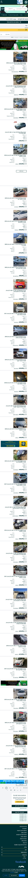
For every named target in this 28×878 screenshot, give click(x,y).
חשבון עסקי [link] (24, 832)
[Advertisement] (14, 176)
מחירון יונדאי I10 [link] (21, 30)
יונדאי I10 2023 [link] (23, 816)
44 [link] (14, 790)
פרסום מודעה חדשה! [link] (22, 830)
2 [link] (13, 788)
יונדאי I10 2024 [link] (23, 815)
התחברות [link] (24, 828)
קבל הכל (22, 875)
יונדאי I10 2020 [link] (23, 821)
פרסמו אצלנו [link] (24, 837)
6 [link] (20, 790)
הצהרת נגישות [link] (23, 839)
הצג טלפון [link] (21, 445)
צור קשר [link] (25, 843)
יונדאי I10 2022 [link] (23, 818)
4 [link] (6, 788)
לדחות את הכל (14, 875)
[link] (1, 1)
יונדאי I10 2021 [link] (23, 819)
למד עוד (12, 872)
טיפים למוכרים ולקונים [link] (21, 834)
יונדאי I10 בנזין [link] (23, 808)
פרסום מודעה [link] (19, 802)
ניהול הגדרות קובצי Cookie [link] (20, 845)
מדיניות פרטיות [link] (23, 826)
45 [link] (10, 790)
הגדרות (5, 875)
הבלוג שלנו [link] (24, 841)
